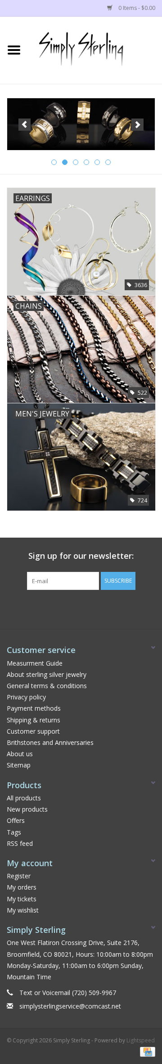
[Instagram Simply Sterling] (89, 608)
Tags (14, 832)
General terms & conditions (47, 685)
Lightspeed (140, 1040)
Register (19, 876)
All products (24, 798)
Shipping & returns (33, 720)
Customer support (33, 731)
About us (20, 753)
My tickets (21, 899)
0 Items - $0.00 (136, 8)
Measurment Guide (35, 663)
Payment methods (34, 708)
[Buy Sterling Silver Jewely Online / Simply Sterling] (95, 49)
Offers (16, 820)
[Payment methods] (146, 1051)
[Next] (137, 125)
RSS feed (20, 843)
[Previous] (24, 125)
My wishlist (23, 910)
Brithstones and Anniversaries (50, 742)
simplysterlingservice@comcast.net (70, 1006)
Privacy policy (26, 697)
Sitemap (19, 765)
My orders (21, 887)
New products (27, 809)
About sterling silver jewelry (46, 674)
